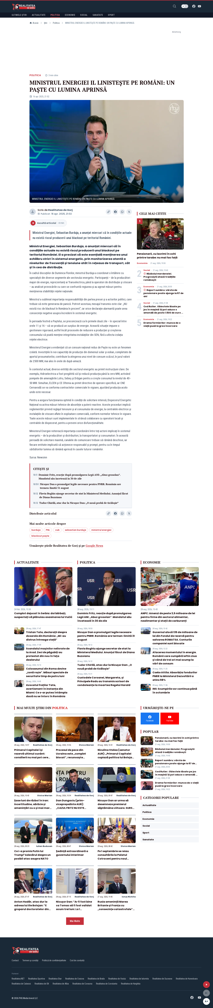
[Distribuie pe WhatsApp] (122, 212)
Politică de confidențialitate (54, 960)
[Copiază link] (108, 212)
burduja (36, 530)
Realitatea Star (55, 978)
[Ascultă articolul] (206, 984)
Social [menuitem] (83, 15)
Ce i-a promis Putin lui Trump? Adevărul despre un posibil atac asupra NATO (32, 854)
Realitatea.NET (18, 978)
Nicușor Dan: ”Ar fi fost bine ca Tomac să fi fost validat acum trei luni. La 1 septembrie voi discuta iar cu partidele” (74, 909)
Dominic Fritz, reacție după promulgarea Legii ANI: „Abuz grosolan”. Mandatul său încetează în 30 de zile (79, 476)
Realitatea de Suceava (162, 978)
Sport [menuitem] (111, 15)
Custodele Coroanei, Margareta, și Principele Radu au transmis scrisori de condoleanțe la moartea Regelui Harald (103, 681)
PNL (48, 530)
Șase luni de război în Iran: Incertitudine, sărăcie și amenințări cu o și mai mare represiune (32, 806)
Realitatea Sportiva (36, 978)
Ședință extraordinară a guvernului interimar (72, 853)
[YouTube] (199, 6)
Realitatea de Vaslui (117, 978)
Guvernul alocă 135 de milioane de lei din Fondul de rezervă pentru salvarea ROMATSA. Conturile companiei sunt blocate (174, 637)
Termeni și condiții (30, 960)
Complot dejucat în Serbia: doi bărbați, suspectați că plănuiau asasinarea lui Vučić (43, 615)
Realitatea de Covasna (82, 983)
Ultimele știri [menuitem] (19, 15)
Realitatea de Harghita (130, 983)
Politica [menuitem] (55, 15)
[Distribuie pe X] (129, 212)
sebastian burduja (75, 530)
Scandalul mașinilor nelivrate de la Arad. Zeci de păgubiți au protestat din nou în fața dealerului (48, 654)
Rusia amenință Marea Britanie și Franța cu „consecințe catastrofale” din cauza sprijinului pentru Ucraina (116, 909)
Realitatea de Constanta (106, 983)
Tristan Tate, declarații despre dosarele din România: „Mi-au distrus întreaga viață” (46, 635)
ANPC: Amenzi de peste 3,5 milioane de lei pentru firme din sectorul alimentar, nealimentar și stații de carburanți (168, 617)
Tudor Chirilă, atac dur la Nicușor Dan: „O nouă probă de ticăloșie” (79, 503)
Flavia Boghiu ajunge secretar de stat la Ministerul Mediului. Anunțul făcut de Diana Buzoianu (83, 495)
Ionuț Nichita (129, 896)
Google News (94, 545)
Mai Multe (75, 921)
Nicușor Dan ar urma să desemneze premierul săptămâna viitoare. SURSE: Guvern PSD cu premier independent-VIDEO (116, 808)
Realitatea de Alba (61, 983)
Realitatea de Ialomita (139, 978)
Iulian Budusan (44, 846)
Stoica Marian (86, 745)
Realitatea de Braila (96, 978)
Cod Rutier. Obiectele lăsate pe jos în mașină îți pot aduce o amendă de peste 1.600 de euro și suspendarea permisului (163, 311)
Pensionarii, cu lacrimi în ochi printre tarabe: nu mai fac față (157, 255)
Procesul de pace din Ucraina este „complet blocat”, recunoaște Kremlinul (71, 755)
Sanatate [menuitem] (98, 15)
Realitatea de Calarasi (21, 983)
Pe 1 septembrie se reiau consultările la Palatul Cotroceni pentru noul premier (113, 856)
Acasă (35, 23)
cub (57, 530)
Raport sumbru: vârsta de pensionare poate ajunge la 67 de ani (163, 293)
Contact (15, 960)
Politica (56, 23)
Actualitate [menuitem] (39, 15)
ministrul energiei (101, 530)
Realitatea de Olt (42, 983)
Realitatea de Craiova (74, 978)
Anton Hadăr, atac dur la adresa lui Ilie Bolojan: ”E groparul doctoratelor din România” (31, 907)
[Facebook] (194, 6)
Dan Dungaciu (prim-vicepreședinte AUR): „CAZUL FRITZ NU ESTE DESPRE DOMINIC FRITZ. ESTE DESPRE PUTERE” (74, 808)
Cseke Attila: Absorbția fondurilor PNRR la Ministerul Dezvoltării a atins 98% (174, 676)
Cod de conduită (77, 960)
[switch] (184, 6)
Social (146, 270)
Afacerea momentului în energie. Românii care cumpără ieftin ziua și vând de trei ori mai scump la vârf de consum (174, 658)
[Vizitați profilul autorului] (32, 212)
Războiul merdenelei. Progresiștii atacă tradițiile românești (159, 277)
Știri (45, 23)
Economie (142, 263)
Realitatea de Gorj (60, 210)
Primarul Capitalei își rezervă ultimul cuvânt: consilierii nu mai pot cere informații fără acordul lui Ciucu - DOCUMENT (31, 757)
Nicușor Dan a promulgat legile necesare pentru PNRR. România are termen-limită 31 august (80, 486)
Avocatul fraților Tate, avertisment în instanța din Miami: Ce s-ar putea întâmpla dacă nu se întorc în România (46, 690)
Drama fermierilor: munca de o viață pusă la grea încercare (162, 324)
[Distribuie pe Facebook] (115, 212)
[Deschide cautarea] (174, 6)
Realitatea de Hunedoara (187, 978)
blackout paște (40, 535)
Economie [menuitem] (70, 15)
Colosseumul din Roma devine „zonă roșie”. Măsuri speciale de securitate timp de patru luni (47, 672)
